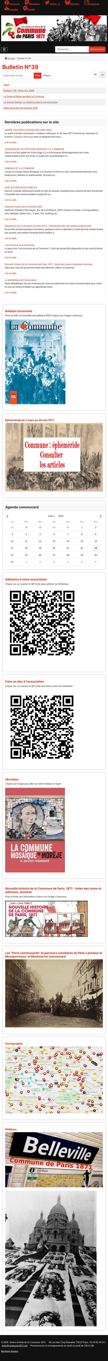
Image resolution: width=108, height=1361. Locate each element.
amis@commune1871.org (14, 1345)
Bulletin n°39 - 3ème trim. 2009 (19, 90)
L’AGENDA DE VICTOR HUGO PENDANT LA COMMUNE (34, 149)
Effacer (47, 75)
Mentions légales (9, 1351)
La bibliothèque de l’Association (21, 280)
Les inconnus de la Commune (19, 245)
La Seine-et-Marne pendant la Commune (24, 96)
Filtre (37, 75)
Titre (6, 85)
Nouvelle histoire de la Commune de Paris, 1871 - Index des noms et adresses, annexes (48, 264)
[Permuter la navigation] (4, 49)
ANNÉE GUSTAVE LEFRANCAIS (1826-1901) (28, 130)
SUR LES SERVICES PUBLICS (21, 187)
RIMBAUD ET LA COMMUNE (19, 168)
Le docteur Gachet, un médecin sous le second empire (31, 102)
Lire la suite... (11, 142)
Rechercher (98, 49)
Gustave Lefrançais (23, 137)
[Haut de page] (103, 1356)
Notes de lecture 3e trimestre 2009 (21, 108)
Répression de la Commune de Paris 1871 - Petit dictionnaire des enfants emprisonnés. (48, 226)
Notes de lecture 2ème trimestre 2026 (23, 207)
